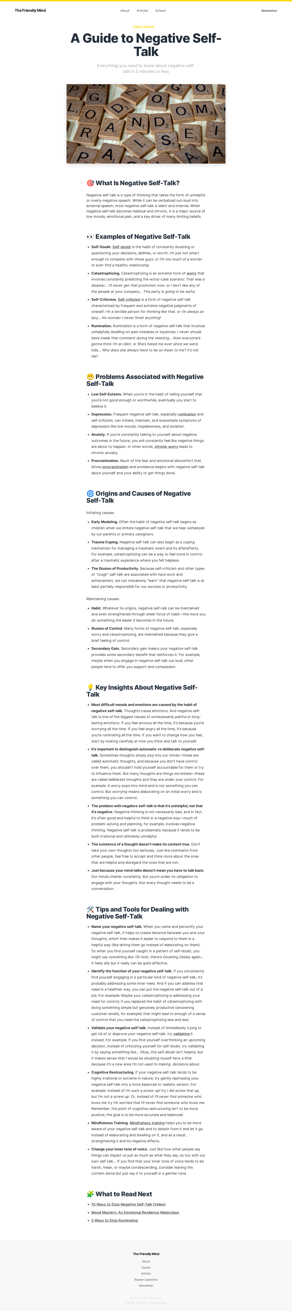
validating (181, 1034)
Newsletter (269, 11)
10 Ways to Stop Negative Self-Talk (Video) (128, 1204)
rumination (187, 414)
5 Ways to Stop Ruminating (114, 1220)
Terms (129, 1302)
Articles (142, 11)
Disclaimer (158, 1302)
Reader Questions (146, 1279)
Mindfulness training (147, 1123)
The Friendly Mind (30, 10)
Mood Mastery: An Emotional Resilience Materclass (135, 1212)
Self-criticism (129, 299)
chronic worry (166, 446)
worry (191, 273)
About (125, 11)
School (160, 11)
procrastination (115, 467)
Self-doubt (121, 247)
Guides (146, 1267)
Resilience (144, 26)
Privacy (142, 1302)
